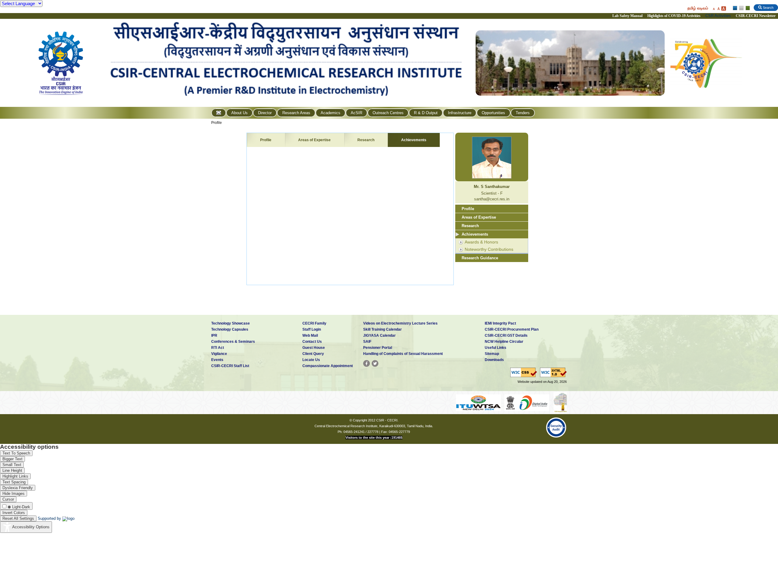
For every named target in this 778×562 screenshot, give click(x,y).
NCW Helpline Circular (504, 341)
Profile (216, 123)
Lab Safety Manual (627, 16)
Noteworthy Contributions (489, 249)
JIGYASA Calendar (379, 335)
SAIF (367, 341)
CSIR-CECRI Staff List (230, 366)
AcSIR (356, 113)
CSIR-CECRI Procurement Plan (512, 329)
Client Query (313, 354)
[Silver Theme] (741, 8)
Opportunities (493, 113)
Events (217, 360)
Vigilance (219, 354)
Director (265, 113)
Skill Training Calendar (382, 329)
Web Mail (310, 335)
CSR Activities (718, 15)
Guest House (313, 348)
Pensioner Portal (377, 348)
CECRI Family (314, 323)
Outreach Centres (388, 113)
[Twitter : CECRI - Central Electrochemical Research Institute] (375, 363)
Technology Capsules (229, 329)
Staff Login (311, 329)
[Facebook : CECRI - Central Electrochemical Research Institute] (366, 363)
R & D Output (426, 113)
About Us (239, 113)
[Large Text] (723, 8)
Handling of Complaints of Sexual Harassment (403, 354)
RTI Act (217, 348)
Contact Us (312, 341)
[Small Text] (713, 8)
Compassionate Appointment (327, 366)
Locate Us (311, 360)
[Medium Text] (718, 8)
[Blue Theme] (735, 8)
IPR (214, 335)
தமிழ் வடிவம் (697, 8)
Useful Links (495, 348)
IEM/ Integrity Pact (500, 323)
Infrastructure (459, 113)
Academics (330, 113)
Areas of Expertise (314, 140)
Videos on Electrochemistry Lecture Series (400, 323)
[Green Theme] (747, 8)
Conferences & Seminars (233, 341)
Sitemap (492, 354)
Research (365, 140)
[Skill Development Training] (554, 402)
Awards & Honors (481, 242)
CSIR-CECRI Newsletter (756, 16)
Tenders (523, 113)
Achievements (413, 140)
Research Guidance (480, 258)
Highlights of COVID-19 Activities (674, 16)
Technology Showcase (230, 323)
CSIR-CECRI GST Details (506, 335)
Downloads (494, 360)
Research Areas (296, 113)
